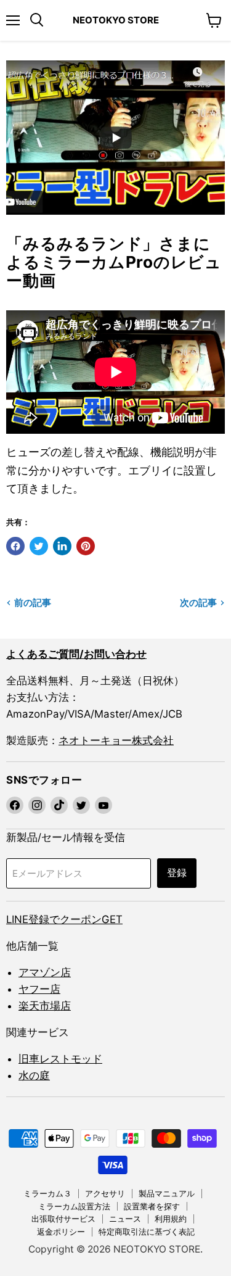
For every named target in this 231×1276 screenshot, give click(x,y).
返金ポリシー (61, 1232)
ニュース (125, 1219)
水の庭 (34, 1075)
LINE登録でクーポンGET (64, 919)
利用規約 (171, 1219)
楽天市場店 (44, 1006)
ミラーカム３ (47, 1193)
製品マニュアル (167, 1193)
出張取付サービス (63, 1219)
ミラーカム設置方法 (74, 1206)
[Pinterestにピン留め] (85, 546)
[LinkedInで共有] (62, 546)
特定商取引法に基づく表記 (147, 1232)
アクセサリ (105, 1193)
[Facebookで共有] (15, 546)
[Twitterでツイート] (39, 546)
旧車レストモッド (60, 1059)
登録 (177, 873)
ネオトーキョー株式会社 (116, 740)
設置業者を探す (152, 1206)
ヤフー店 (39, 989)
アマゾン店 (44, 972)
